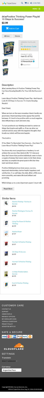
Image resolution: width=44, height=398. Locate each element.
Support (5, 311)
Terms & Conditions (9, 321)
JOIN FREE (36, 3)
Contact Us (6, 309)
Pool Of (20, 283)
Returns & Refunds (9, 319)
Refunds (17, 36)
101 (19, 252)
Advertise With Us (8, 326)
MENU (35, 9)
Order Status (7, 314)
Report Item (26, 65)
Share (8, 36)
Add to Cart (14, 28)
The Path (21, 242)
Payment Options (8, 316)
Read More (8, 188)
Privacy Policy (7, 324)
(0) (28, 3)
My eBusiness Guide (28, 46)
